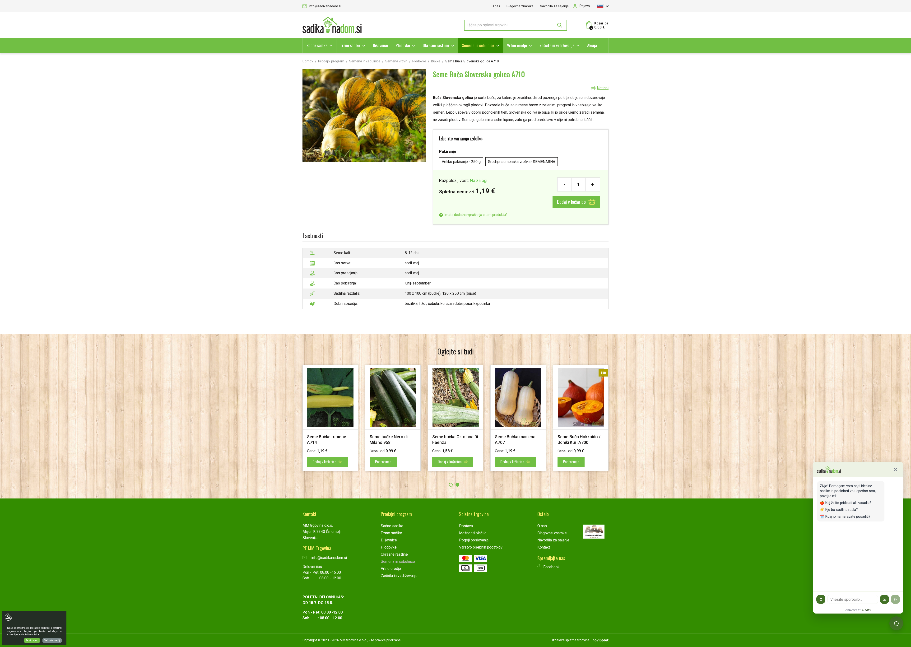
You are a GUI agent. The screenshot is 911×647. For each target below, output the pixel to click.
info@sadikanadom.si (324, 6)
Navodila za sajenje (554, 6)
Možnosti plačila (472, 533)
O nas (496, 6)
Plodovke (403, 45)
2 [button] (457, 485)
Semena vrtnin (396, 61)
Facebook (551, 567)
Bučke (435, 61)
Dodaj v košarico (572, 201)
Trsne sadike (350, 45)
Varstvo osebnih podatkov (480, 547)
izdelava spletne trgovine (571, 640)
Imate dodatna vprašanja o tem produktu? (475, 215)
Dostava (466, 526)
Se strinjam (32, 640)
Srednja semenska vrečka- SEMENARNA (521, 161)
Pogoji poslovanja (473, 540)
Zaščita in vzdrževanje (557, 45)
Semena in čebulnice (478, 45)
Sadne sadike (317, 45)
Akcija (592, 45)
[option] (330, 418)
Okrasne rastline (436, 45)
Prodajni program (331, 61)
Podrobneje (446, 462)
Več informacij (52, 640)
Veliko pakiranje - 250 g (461, 161)
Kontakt (543, 547)
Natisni (603, 88)
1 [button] (451, 485)
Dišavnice (380, 45)
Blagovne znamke (520, 6)
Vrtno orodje (517, 45)
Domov (307, 61)
